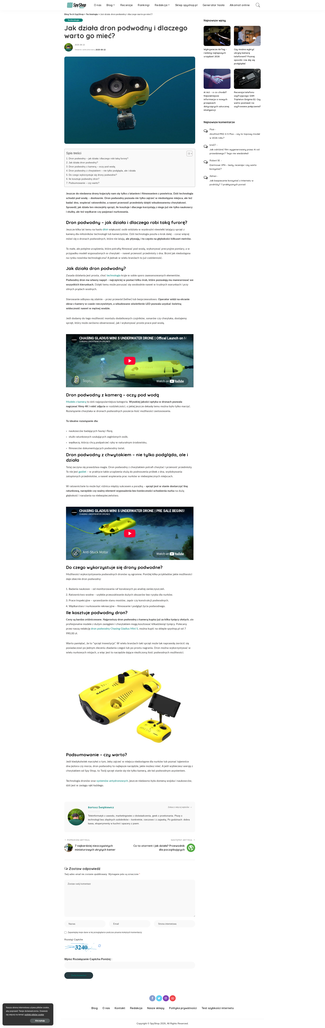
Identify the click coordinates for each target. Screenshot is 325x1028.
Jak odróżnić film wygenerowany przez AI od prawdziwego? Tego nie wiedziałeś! (234, 151)
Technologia (73, 20)
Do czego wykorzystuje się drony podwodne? (93, 174)
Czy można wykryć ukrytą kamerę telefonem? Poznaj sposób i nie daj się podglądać (244, 56)
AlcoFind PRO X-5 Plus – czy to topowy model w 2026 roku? (235, 135)
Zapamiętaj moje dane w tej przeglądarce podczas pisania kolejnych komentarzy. (105, 932)
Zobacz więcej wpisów (178, 807)
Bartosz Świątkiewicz (101, 807)
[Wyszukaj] (258, 5)
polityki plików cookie (34, 1014)
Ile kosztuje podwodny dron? (84, 179)
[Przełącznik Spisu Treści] (188, 153)
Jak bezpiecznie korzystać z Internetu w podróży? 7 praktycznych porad (231, 182)
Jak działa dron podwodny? (83, 162)
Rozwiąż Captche (73, 939)
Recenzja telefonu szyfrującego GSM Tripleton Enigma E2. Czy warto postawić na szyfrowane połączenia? (247, 99)
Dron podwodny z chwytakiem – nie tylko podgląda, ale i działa (102, 170)
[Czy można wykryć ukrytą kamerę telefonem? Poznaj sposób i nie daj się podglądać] (247, 36)
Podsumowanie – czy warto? (84, 183)
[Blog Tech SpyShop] (76, 5)
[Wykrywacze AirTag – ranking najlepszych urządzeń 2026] (217, 36)
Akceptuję (40, 1021)
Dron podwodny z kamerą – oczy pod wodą (92, 166)
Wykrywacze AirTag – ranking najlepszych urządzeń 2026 (215, 53)
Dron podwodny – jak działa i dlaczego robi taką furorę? (98, 158)
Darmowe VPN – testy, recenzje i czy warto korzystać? (233, 167)
